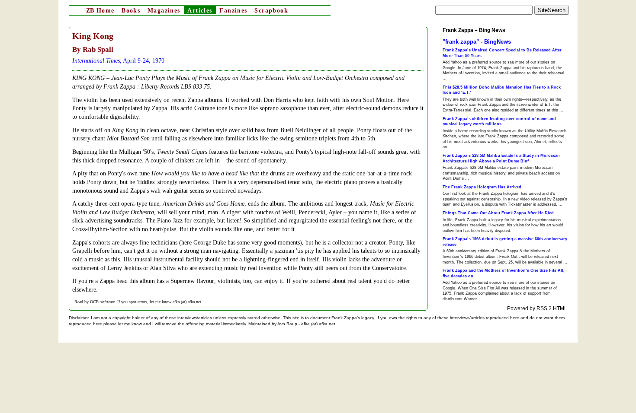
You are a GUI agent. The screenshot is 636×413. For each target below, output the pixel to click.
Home (100, 10)
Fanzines (233, 10)
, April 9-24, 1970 (118, 60)
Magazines (164, 10)
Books (131, 10)
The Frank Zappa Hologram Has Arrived (482, 187)
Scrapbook (271, 10)
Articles (199, 10)
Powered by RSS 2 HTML (537, 308)
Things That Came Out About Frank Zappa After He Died (498, 213)
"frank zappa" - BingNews (477, 41)
